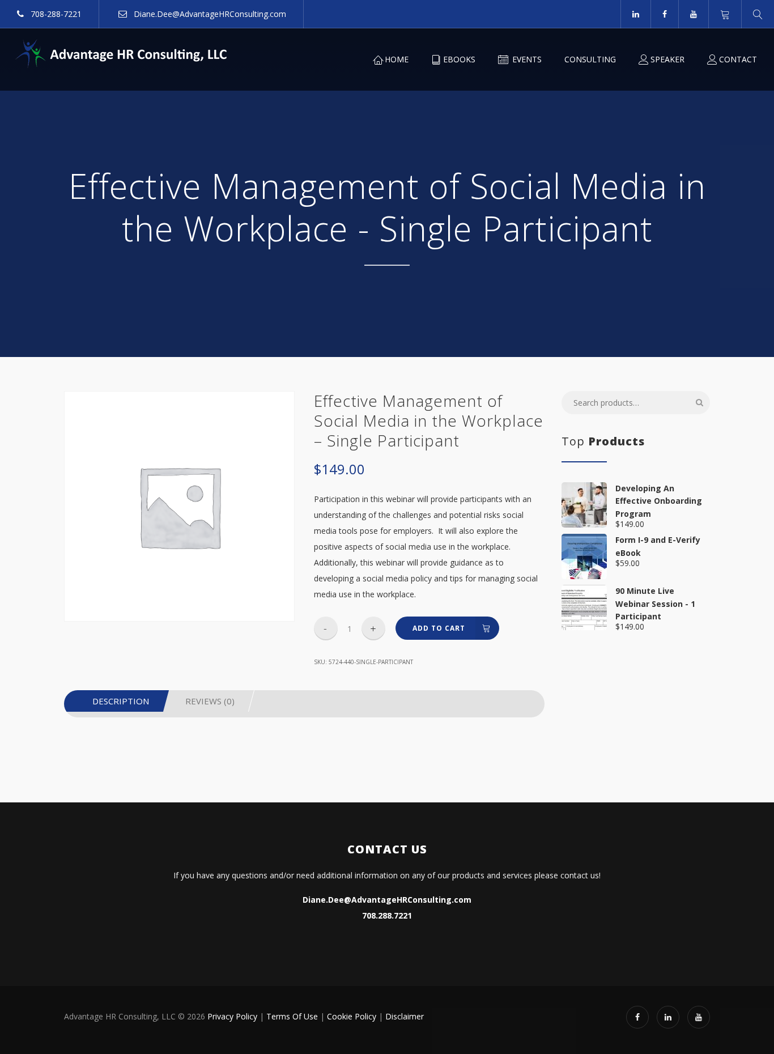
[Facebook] (664, 14)
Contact (738, 59)
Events (526, 59)
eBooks (459, 59)
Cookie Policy (351, 1016)
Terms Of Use (292, 1016)
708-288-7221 (55, 13)
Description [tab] (120, 701)
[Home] (121, 53)
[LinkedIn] (635, 14)
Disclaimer (404, 1016)
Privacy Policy (232, 1016)
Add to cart (438, 628)
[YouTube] (693, 14)
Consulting (590, 59)
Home (397, 59)
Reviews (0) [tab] (210, 701)
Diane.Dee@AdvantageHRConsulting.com (208, 13)
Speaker (667, 59)
